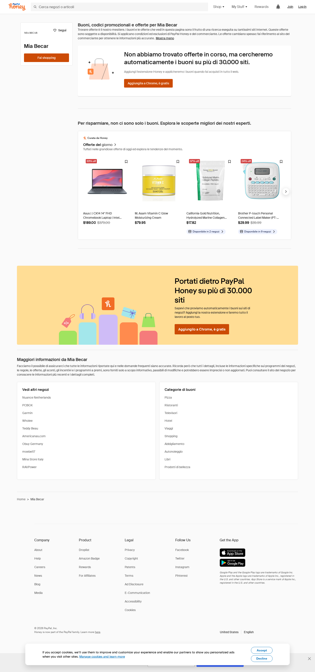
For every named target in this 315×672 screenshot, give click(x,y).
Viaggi (169, 428)
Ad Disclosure (134, 584)
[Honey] (17, 7)
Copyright (131, 558)
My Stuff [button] (238, 7)
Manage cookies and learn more (102, 656)
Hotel (168, 421)
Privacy (130, 550)
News (38, 576)
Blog (37, 584)
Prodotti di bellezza (177, 467)
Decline (261, 658)
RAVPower (29, 467)
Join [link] (290, 7)
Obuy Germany (32, 444)
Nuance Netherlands (36, 397)
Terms (129, 576)
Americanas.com (34, 436)
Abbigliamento (174, 444)
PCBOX (27, 405)
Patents (130, 567)
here (97, 632)
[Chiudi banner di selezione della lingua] (309, 658)
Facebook (182, 550)
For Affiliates (87, 576)
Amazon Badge (89, 558)
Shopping (171, 436)
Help (37, 558)
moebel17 (28, 452)
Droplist (84, 550)
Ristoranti (171, 405)
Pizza (168, 397)
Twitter (179, 558)
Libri (167, 459)
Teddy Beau (30, 428)
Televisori (171, 413)
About (38, 550)
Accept (262, 650)
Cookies (130, 610)
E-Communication (137, 593)
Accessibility (133, 601)
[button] (237, 632)
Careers (39, 567)
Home (21, 499)
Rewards (261, 7)
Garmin (27, 413)
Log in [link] (302, 7)
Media (38, 593)
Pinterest (181, 576)
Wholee (27, 421)
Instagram (182, 567)
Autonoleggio (174, 452)
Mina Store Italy (33, 459)
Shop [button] (217, 7)
